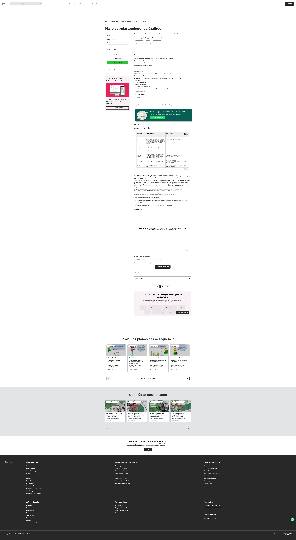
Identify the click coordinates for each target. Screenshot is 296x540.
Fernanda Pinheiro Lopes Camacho (145, 43)
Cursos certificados (79, 4)
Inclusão (28, 478)
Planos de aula (114, 21)
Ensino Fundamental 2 (210, 476)
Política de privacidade (121, 510)
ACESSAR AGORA (117, 108)
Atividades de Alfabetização (122, 483)
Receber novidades (213, 505)
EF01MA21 (137, 97)
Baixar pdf (118, 58)
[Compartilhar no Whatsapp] (115, 69)
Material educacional (121, 478)
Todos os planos (119, 466)
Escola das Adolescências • (34, 488)
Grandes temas (30, 468)
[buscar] (40, 3)
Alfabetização (30, 476)
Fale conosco (30, 508)
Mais (97, 4)
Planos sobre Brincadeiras (122, 476)
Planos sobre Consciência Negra (124, 471)
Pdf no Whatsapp (118, 62)
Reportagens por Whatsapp (33, 493)
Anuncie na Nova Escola (33, 523)
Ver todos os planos (148, 378)
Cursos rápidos (208, 481)
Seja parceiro (30, 515)
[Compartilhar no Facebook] (120, 69)
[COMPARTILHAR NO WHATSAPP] (157, 286)
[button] (187, 378)
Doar (148, 449)
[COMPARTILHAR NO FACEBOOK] (162, 286)
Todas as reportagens (32, 466)
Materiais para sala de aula (63, 4)
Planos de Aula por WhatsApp (123, 481)
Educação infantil (31, 473)
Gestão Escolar (30, 486)
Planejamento (30, 483)
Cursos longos (208, 483)
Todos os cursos (208, 466)
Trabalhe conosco (31, 513)
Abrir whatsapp (157, 118)
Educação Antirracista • (210, 468)
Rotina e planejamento (210, 478)
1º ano (135, 21)
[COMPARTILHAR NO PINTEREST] (168, 286)
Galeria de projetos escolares (34, 491)
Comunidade (91, 4)
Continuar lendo (163, 267)
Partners (28, 520)
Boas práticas (48, 4)
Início (106, 21)
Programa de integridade (122, 508)
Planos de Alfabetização (121, 473)
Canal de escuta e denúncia (123, 513)
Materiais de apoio (113, 46)
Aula (109, 42)
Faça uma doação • (31, 518)
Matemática (143, 21)
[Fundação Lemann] (287, 534)
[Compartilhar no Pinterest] (125, 69)
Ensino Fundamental (126, 21)
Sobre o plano (112, 49)
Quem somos (30, 510)
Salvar (118, 54)
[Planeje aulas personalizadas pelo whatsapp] (293, 519)
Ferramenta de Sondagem (122, 468)
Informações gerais (113, 39)
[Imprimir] (110, 69)
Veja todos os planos (161, 33)
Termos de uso (119, 505)
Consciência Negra (31, 471)
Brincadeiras (29, 481)
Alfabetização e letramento (211, 473)
